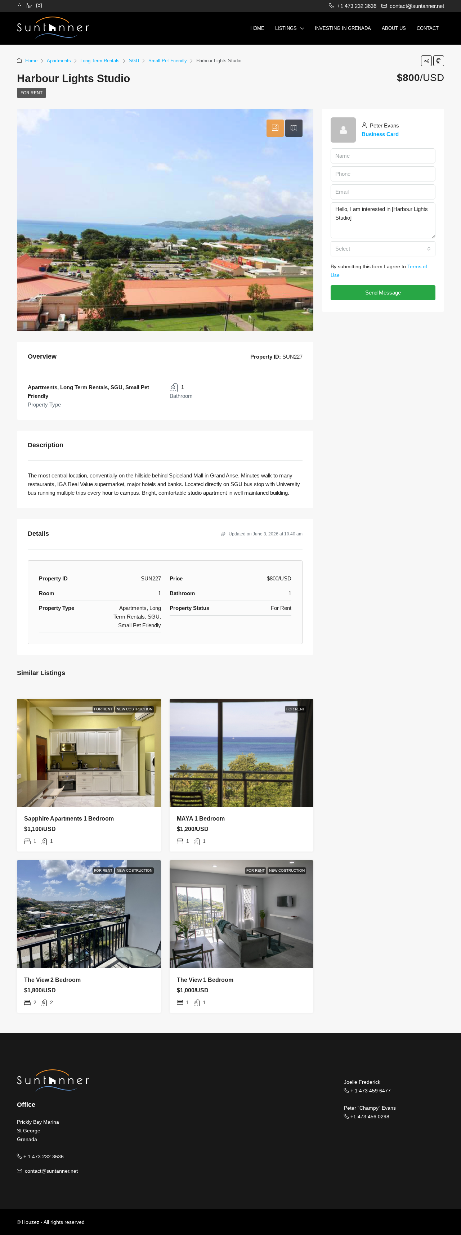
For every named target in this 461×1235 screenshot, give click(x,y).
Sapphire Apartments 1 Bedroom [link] (69, 819)
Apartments (59, 60)
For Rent (31, 92)
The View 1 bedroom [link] (205, 980)
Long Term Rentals (100, 60)
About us (394, 28)
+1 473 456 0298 (369, 1116)
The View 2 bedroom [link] (52, 980)
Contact (428, 28)
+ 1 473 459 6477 (370, 1090)
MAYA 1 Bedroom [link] (201, 819)
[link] (89, 753)
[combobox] (383, 248)
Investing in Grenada (343, 28)
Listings (286, 28)
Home (257, 28)
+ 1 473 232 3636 (43, 1156)
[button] (426, 60)
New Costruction (134, 709)
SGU (134, 60)
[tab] (275, 128)
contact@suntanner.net (51, 1171)
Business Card (380, 134)
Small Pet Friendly (167, 60)
